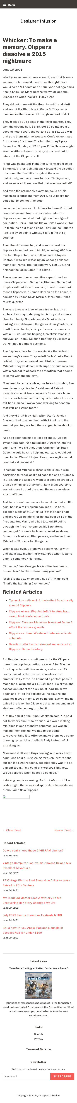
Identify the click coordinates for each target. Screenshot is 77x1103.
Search (38, 1034)
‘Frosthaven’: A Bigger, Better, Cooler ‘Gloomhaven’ (38, 968)
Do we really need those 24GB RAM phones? (33, 850)
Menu (11, 4)
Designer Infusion (49, 1095)
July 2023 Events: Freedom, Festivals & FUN (32, 915)
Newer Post (63, 830)
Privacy (38, 1038)
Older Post (13, 830)
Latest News (38, 961)
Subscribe (62, 1076)
